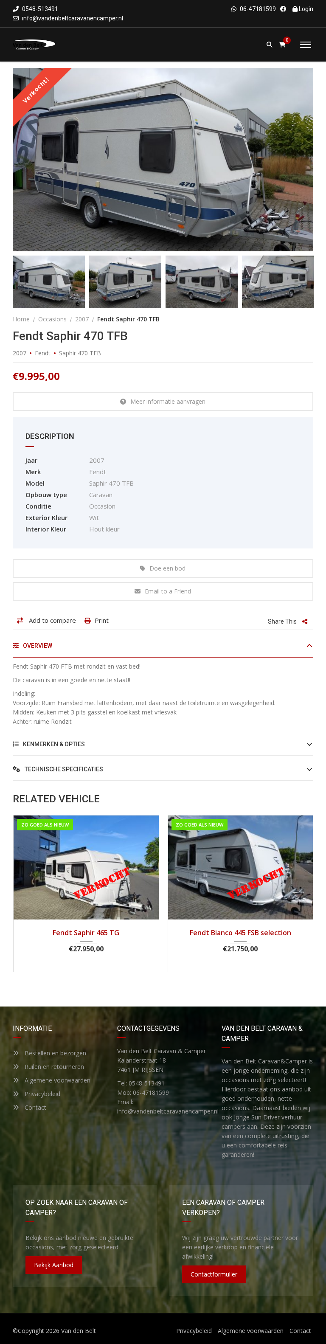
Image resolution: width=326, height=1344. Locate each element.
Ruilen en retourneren (53, 1067)
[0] (282, 45)
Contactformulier (214, 1274)
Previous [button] (35, 159)
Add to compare (51, 620)
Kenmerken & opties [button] (53, 744)
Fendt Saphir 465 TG (86, 932)
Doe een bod (167, 568)
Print (102, 620)
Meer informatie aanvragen (167, 401)
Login (305, 9)
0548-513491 (39, 9)
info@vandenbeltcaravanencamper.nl (72, 18)
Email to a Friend (168, 591)
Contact (34, 1107)
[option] (163, 159)
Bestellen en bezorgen (54, 1053)
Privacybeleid (41, 1094)
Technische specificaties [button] (63, 769)
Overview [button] (37, 645)
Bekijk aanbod (53, 1265)
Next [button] (290, 159)
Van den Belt (78, 1331)
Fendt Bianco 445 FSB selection (240, 932)
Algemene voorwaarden (56, 1080)
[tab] (163, 649)
